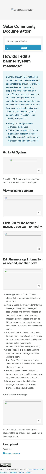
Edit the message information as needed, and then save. (23, 261)
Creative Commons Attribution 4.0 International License (22, 471)
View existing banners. (18, 190)
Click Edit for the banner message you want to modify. (22, 224)
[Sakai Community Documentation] (22, 9)
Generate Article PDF (12, 453)
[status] (23, 108)
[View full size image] (23, 166)
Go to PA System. (15, 152)
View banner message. (15, 394)
